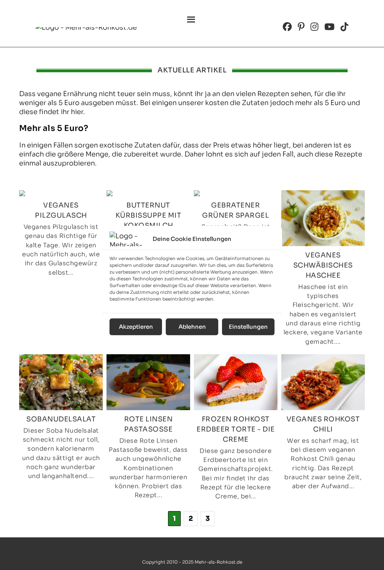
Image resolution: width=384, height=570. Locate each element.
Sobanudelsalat (61, 419)
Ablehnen (192, 326)
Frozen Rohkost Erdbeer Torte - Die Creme (235, 429)
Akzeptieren (136, 326)
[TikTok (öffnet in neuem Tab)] (344, 27)
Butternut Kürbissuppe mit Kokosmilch (149, 215)
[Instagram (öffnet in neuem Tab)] (314, 27)
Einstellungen (248, 326)
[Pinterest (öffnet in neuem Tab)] (301, 27)
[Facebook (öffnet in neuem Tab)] (287, 27)
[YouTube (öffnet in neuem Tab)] (329, 27)
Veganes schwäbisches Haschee (323, 265)
